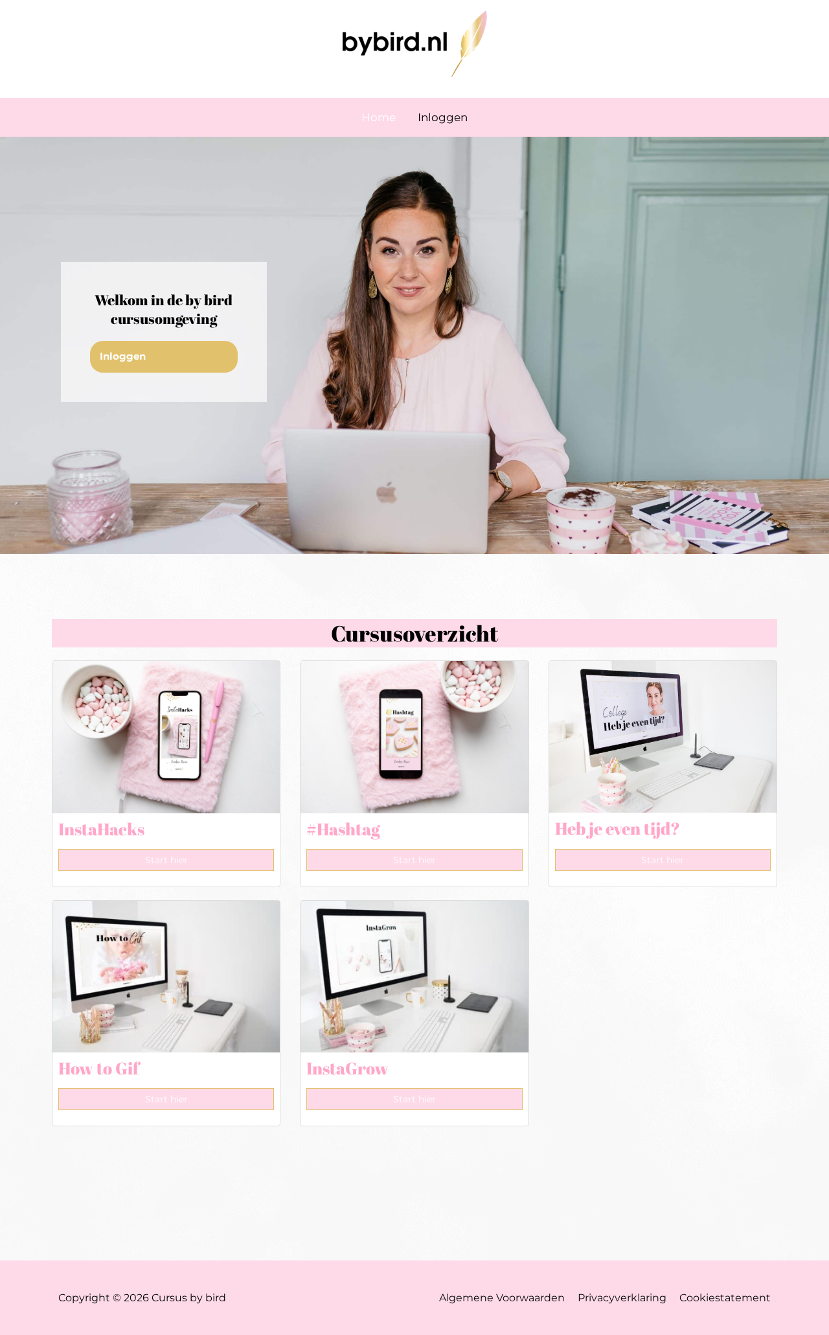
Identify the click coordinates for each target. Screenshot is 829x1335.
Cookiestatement (725, 1298)
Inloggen (443, 117)
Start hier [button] (166, 860)
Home (378, 117)
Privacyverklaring (622, 1298)
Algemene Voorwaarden (502, 1298)
